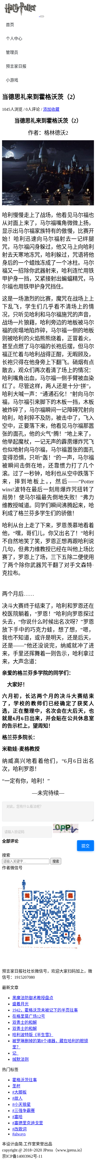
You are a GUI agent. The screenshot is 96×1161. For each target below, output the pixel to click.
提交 (85, 846)
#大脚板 (19, 1092)
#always (19, 1134)
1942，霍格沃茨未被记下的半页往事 (45, 1010)
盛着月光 (20, 1004)
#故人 (17, 1098)
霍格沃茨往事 (24, 1080)
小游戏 (12, 80)
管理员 (12, 52)
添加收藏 (51, 109)
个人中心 (14, 38)
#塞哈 (17, 1117)
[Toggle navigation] (42, 16)
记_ (15, 1053)
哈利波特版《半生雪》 (32, 1035)
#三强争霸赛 (23, 1110)
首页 (10, 25)
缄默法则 (20, 1059)
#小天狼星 (21, 1104)
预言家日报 (16, 66)
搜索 (55, 861)
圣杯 (16, 1086)
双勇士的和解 (24, 1022)
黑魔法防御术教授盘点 (32, 998)
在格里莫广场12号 (28, 1016)
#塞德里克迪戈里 (27, 1123)
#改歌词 (19, 1129)
